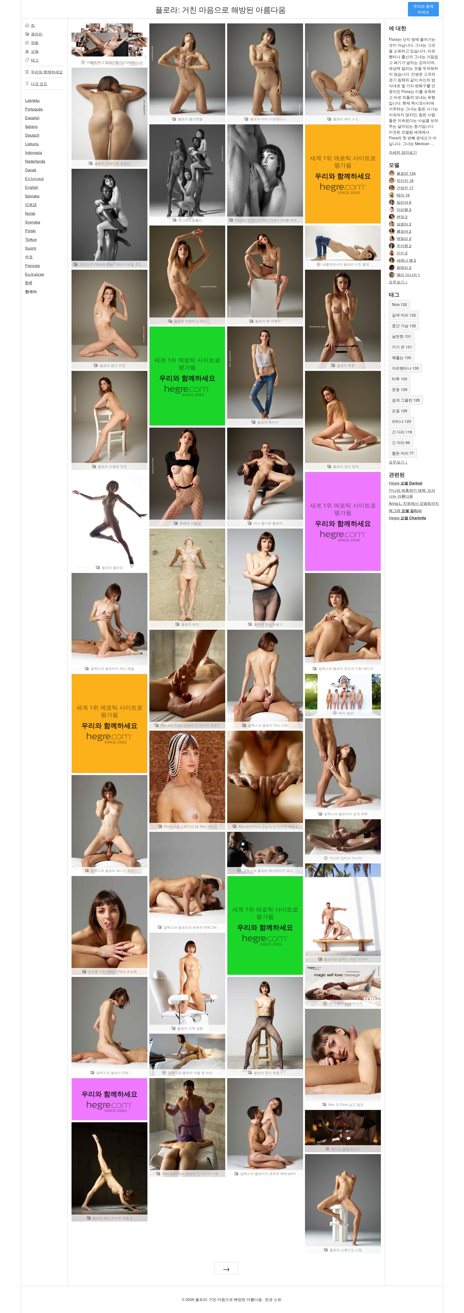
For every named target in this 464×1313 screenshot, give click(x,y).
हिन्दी (28, 283)
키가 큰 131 (402, 347)
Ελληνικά (34, 178)
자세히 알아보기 (403, 152)
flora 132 (399, 304)
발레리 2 (404, 267)
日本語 (31, 204)
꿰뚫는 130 (401, 357)
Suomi (30, 248)
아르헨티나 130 (405, 368)
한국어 (31, 291)
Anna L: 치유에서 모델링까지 (414, 503)
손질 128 (399, 410)
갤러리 (37, 34)
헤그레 (405, 510)
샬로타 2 (404, 224)
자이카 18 (405, 180)
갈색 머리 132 (404, 315)
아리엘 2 (404, 209)
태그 (35, 60)
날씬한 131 (401, 336)
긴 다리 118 (402, 432)
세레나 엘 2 (406, 260)
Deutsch (32, 135)
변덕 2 (402, 216)
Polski (30, 230)
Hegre (405, 483)
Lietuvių (32, 144)
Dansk (30, 170)
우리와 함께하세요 (423, 9)
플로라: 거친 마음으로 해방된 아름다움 (220, 9)
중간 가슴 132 (404, 325)
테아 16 (403, 195)
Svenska (32, 222)
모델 (35, 51)
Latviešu (32, 100)
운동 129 (399, 389)
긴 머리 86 (401, 442)
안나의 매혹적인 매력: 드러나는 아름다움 (412, 493)
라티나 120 (401, 421)
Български (34, 274)
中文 (29, 257)
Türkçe (31, 239)
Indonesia (33, 152)
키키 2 (402, 253)
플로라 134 (406, 173)
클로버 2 (404, 231)
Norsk (30, 213)
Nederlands (35, 161)
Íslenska (32, 196)
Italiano (31, 126)
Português (34, 109)
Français (32, 265)
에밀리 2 (404, 238)
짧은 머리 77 (403, 453)
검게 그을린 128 (406, 400)
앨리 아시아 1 (408, 274)
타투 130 (399, 378)
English (31, 187)
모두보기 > (398, 282)
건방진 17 (405, 188)
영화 (35, 42)
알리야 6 (404, 202)
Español (32, 117)
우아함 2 (404, 245)
